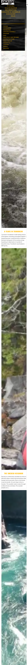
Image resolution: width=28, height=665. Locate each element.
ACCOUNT (6, 44)
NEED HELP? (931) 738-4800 (5, 4)
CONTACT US (6, 42)
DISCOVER (10, 14)
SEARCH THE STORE (8, 39)
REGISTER (6, 48)
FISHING (5, 26)
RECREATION (11, 10)
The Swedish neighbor (13, 473)
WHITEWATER (7, 28)
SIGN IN (5, 46)
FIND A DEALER (7, 41)
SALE (13, 16)
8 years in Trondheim (13, 231)
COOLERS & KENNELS (10, 12)
